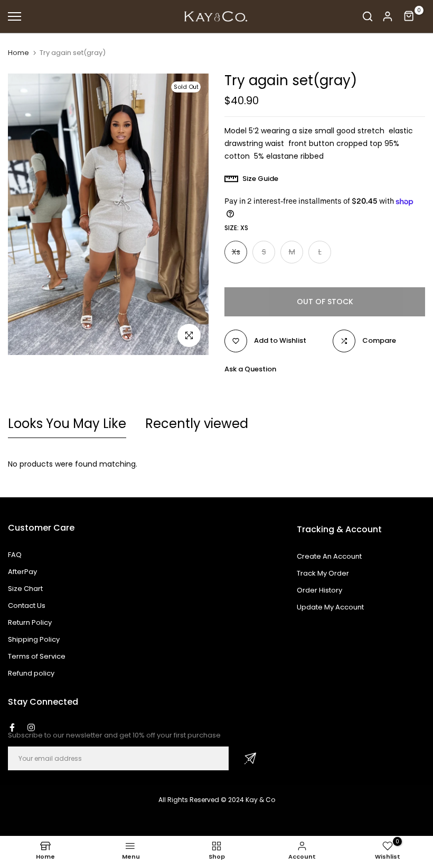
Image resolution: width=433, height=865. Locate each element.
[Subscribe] (250, 758)
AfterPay (22, 572)
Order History (319, 590)
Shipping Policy (34, 639)
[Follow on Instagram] (31, 727)
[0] (409, 16)
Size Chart (25, 589)
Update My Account (330, 607)
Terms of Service (36, 656)
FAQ (15, 555)
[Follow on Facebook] (12, 727)
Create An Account (329, 556)
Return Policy (30, 622)
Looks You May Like (67, 423)
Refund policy (31, 673)
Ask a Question (250, 369)
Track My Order (323, 573)
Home (18, 53)
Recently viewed (196, 423)
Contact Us (26, 605)
